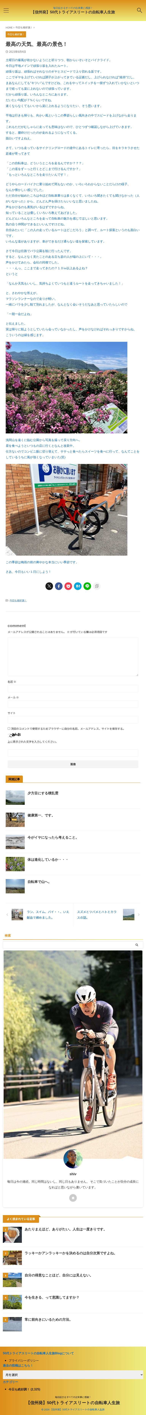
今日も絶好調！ (18, 600)
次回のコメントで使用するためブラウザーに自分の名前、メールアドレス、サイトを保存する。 (68, 729)
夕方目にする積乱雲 (43, 793)
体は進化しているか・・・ (48, 859)
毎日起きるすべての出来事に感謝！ (73, 1397)
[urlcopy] (97, 586)
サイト (12, 713)
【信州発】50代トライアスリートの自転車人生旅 (73, 12)
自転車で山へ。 (40, 882)
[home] (73, 1198)
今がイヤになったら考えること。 (53, 837)
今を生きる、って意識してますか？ (52, 1297)
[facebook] (59, 586)
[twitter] (49, 586)
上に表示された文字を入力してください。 (33, 741)
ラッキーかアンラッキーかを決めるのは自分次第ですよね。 (71, 1253)
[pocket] (68, 586)
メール (13, 697)
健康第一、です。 (41, 815)
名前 (12, 682)
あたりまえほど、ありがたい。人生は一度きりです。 (66, 1229)
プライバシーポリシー (24, 1360)
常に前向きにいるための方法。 (49, 1319)
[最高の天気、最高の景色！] (78, 586)
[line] (87, 586)
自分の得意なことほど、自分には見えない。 (59, 1275)
